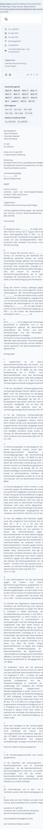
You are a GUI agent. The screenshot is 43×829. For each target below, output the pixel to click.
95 (23, 101)
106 (34, 94)
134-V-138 (27, 109)
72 (25, 91)
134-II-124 (18, 109)
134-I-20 (8, 109)
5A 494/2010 (27, 513)
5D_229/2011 (22, 122)
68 (17, 91)
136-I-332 (8, 113)
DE (28, 75)
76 (17, 94)
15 (14, 101)
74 (34, 91)
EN (37, 75)
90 (25, 94)
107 (8, 98)
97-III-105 (28, 113)
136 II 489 (17, 380)
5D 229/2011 (9, 147)
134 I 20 (14, 524)
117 (26, 98)
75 (8, 94)
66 (8, 91)
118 (34, 98)
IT (34, 75)
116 (17, 98)
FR (31, 75)
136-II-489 (19, 113)
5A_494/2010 (10, 122)
